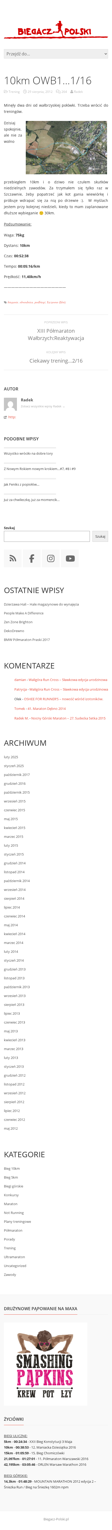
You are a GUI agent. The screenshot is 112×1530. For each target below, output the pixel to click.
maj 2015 (11, 819)
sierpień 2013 (14, 1004)
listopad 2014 (14, 872)
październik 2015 (17, 792)
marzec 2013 (13, 1048)
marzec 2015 (13, 836)
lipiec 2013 (12, 1013)
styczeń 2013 (14, 1066)
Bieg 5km (11, 1177)
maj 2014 (11, 925)
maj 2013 (11, 1031)
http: (12, 417)
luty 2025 (11, 757)
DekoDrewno (14, 630)
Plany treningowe (17, 1221)
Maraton (10, 1203)
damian (20, 679)
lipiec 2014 (12, 907)
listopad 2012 (14, 1084)
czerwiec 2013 (14, 1022)
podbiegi (40, 302)
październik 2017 (17, 774)
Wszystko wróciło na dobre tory (28, 453)
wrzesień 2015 (15, 801)
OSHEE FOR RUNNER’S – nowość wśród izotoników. (63, 699)
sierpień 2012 (14, 1102)
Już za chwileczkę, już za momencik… (32, 499)
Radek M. (21, 718)
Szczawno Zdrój (56, 302)
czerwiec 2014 (14, 916)
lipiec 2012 (12, 1110)
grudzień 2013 (15, 969)
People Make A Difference (23, 613)
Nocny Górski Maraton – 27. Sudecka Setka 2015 (68, 718)
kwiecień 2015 (14, 827)
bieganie (13, 302)
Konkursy (11, 1195)
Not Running (14, 1212)
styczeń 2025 (14, 765)
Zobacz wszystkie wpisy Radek (43, 406)
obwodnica (26, 302)
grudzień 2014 (15, 863)
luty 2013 (11, 1057)
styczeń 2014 (14, 960)
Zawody (10, 1274)
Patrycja (20, 689)
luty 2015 (11, 845)
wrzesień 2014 (15, 889)
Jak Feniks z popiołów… (21, 484)
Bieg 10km (12, 1168)
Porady (9, 1239)
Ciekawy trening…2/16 (56, 360)
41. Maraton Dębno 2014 (47, 708)
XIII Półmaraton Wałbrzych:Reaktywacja (56, 334)
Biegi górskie (13, 1186)
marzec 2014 (13, 942)
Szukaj (9, 527)
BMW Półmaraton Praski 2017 (27, 639)
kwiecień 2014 (14, 933)
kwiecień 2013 (14, 1040)
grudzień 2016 (15, 783)
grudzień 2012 (15, 1075)
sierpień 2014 (14, 898)
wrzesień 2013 (15, 995)
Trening (14, 91)
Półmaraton (13, 1230)
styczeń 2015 (14, 854)
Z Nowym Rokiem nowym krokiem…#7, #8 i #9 (40, 468)
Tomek (19, 708)
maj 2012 (11, 1128)
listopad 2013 (14, 978)
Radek (27, 399)
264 (64, 91)
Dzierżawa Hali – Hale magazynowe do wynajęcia (41, 604)
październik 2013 (17, 987)
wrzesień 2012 (15, 1093)
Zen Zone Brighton (18, 622)
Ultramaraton (14, 1257)
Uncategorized (15, 1265)
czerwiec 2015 (14, 810)
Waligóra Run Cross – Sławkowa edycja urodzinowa (68, 679)
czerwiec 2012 (14, 1119)
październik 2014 (17, 880)
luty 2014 (11, 951)
